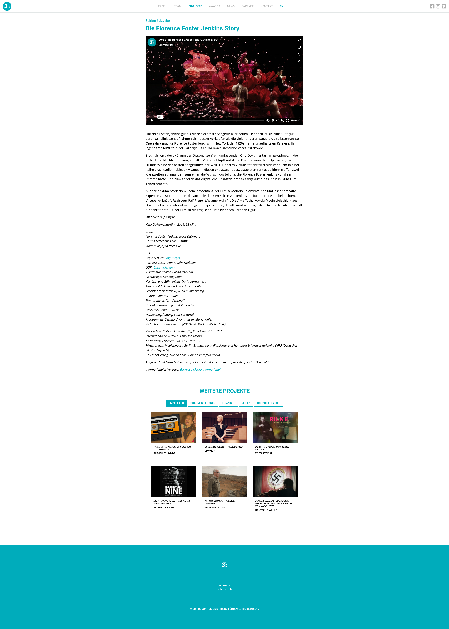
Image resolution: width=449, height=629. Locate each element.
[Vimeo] (443, 6)
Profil (162, 6)
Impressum (225, 585)
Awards (214, 6)
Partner (248, 6)
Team (178, 6)
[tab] (176, 403)
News (231, 6)
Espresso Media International (200, 369)
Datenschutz (224, 589)
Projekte (195, 6)
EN (281, 6)
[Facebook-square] (432, 6)
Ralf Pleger (172, 258)
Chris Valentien (164, 267)
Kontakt (267, 6)
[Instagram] (438, 6)
